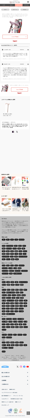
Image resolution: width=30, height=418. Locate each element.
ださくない (14, 295)
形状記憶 (21, 284)
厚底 (25, 305)
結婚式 (13, 259)
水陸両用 (8, 284)
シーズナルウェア (24, 270)
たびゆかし (15, 358)
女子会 (12, 251)
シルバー (24, 334)
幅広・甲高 (16, 303)
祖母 (8, 345)
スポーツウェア (17, 270)
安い (8, 311)
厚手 (25, 300)
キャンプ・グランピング (23, 256)
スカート (16, 265)
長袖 (12, 303)
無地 (20, 324)
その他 (11, 273)
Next (28, 182)
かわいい (24, 324)
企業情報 (4, 380)
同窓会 (4, 248)
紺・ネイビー (20, 334)
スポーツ (20, 253)
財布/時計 (19, 268)
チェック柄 (15, 321)
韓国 (8, 305)
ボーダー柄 (10, 321)
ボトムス (12, 265)
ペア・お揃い (21, 311)
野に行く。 (25, 357)
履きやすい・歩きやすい (10, 292)
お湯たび (22, 355)
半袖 (8, 303)
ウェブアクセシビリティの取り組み (9, 392)
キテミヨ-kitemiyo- (5, 122)
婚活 (8, 251)
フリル (8, 324)
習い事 (8, 253)
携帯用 (16, 300)
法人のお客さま (5, 376)
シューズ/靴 (11, 268)
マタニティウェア (5, 273)
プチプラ (12, 311)
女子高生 (7, 342)
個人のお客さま (5, 372)
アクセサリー (11, 270)
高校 (23, 248)
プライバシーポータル (18, 395)
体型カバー (12, 305)
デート (24, 245)
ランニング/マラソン (5, 256)
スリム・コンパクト (10, 300)
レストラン (15, 248)
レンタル (21, 305)
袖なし (21, 303)
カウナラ (5, 358)
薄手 (3, 303)
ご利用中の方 (5, 384)
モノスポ (19, 357)
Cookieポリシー (5, 398)
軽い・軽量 (4, 300)
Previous (2, 182)
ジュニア (3, 342)
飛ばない (16, 289)
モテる (12, 308)
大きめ (4, 297)
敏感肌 (17, 305)
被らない (21, 292)
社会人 (21, 345)
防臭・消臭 (4, 284)
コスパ (16, 311)
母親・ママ (4, 345)
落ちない (17, 292)
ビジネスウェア (21, 265)
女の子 (17, 345)
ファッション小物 (5, 270)
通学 (12, 253)
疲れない (21, 289)
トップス (3, 265)
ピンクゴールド (9, 337)
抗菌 (13, 284)
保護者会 (16, 251)
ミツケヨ (10, 358)
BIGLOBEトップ (5, 405)
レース (4, 324)
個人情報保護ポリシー (6, 395)
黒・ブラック (10, 334)
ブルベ (8, 308)
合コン (20, 245)
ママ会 (20, 251)
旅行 (19, 248)
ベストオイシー (14, 357)
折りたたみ (21, 300)
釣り (3, 259)
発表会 (4, 253)
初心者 (17, 342)
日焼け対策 (24, 295)
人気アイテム (15, 9)
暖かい (25, 289)
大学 (3, 251)
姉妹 (13, 345)
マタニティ (25, 251)
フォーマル (4, 329)
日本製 (4, 305)
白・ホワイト (4, 334)
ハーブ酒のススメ (21, 358)
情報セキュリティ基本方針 (7, 402)
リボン (12, 324)
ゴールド (3, 337)
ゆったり (17, 297)
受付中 (5, 9)
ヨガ (12, 256)
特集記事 (24, 9)
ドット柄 (25, 321)
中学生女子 (12, 342)
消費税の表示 (12, 389)
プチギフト (21, 342)
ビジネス (3, 245)
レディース (13, 122)
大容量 (22, 297)
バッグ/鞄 (15, 268)
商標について (18, 402)
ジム (24, 253)
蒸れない (12, 289)
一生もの (3, 311)
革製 (16, 324)
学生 (25, 345)
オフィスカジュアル (9, 245)
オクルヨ (17, 355)
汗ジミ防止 (17, 284)
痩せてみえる (4, 295)
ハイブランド (21, 308)
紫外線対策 (19, 295)
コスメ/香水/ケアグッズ (17, 273)
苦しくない (4, 289)
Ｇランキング (7, 355)
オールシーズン (21, 239)
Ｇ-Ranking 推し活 (15, 360)
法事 (17, 259)
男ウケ (16, 308)
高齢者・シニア (4, 347)
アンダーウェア (4, 268)
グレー (15, 334)
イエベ (4, 308)
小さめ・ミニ (8, 297)
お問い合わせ (5, 389)
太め (13, 297)
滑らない (8, 289)
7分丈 (25, 303)
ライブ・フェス (9, 248)
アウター (7, 265)
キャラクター (11, 347)
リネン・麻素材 (4, 321)
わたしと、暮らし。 (5, 357)
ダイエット (8, 259)
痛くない (9, 295)
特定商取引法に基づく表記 (16, 398)
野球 (16, 256)
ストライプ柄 (20, 321)
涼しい (4, 292)
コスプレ (3, 351)
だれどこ (13, 355)
